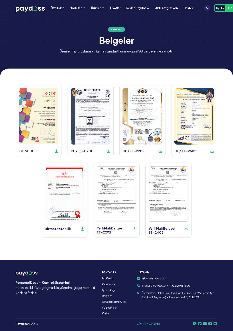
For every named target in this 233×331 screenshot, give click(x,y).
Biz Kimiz (107, 278)
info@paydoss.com (154, 278)
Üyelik (220, 8)
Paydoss (22, 323)
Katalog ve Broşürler (114, 301)
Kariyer (106, 313)
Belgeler (107, 295)
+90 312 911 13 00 (179, 285)
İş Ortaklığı (108, 290)
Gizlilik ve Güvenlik (148, 323)
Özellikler (57, 8)
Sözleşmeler (109, 307)
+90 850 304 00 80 (154, 285)
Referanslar (109, 284)
